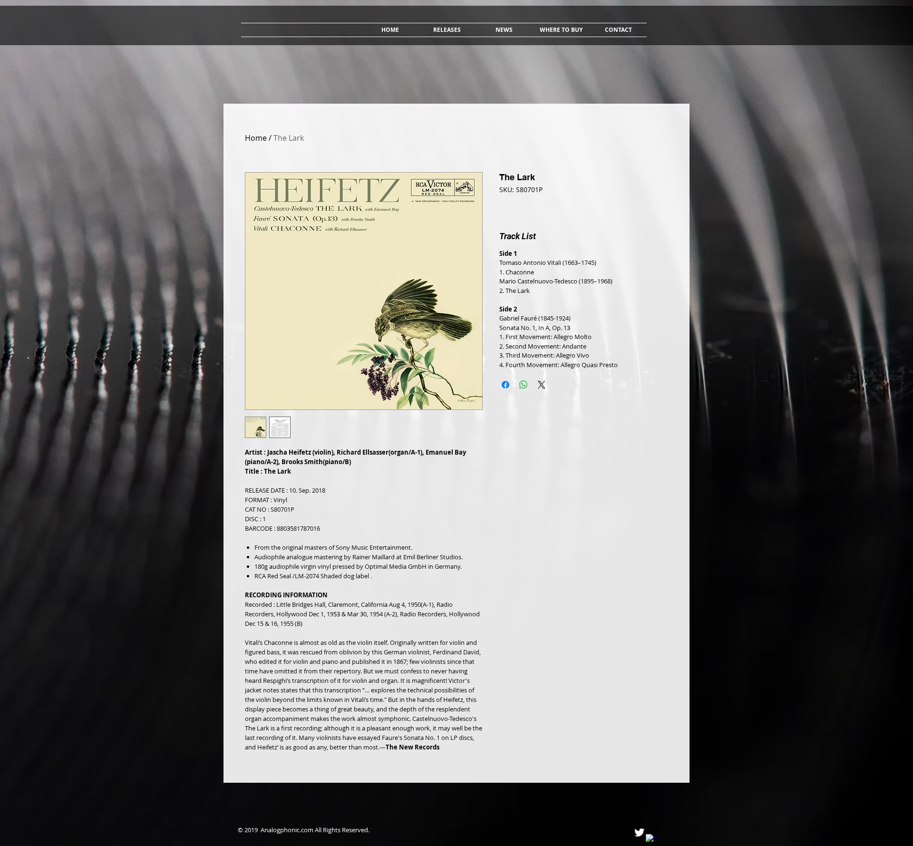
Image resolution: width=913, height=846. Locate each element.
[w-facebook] (652, 840)
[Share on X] (541, 384)
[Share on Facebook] (505, 384)
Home (256, 138)
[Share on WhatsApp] (523, 384)
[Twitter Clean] (639, 832)
